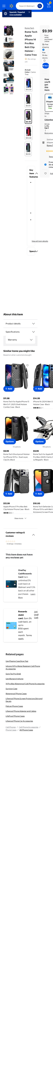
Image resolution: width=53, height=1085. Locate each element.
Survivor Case (11, 688)
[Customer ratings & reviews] (33, 533)
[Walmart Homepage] (11, 6)
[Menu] (4, 6)
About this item (13, 314)
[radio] (29, 84)
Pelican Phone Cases (14, 706)
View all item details (40, 241)
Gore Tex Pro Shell (13, 674)
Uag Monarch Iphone (14, 679)
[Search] (39, 6)
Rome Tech (29, 28)
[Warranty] (31, 340)
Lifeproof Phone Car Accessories (19, 721)
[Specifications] (33, 332)
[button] (31, 173)
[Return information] (44, 60)
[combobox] (29, 6)
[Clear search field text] (36, 6)
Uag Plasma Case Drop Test (17, 661)
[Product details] (33, 323)
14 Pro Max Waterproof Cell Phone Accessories (25, 684)
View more (18, 518)
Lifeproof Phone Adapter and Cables (21, 711)
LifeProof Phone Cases (15, 716)
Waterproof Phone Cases (16, 693)
